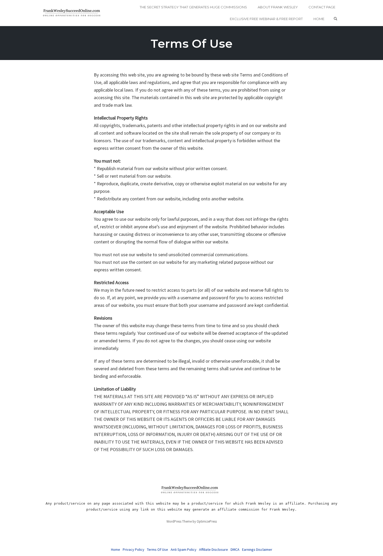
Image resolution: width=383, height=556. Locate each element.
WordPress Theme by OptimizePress (191, 521)
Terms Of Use (191, 43)
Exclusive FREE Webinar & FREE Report (266, 19)
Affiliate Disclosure (213, 549)
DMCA (235, 549)
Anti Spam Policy (183, 549)
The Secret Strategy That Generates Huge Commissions (193, 7)
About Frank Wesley (278, 7)
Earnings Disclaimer (257, 549)
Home (318, 19)
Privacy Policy (133, 549)
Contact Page (321, 7)
